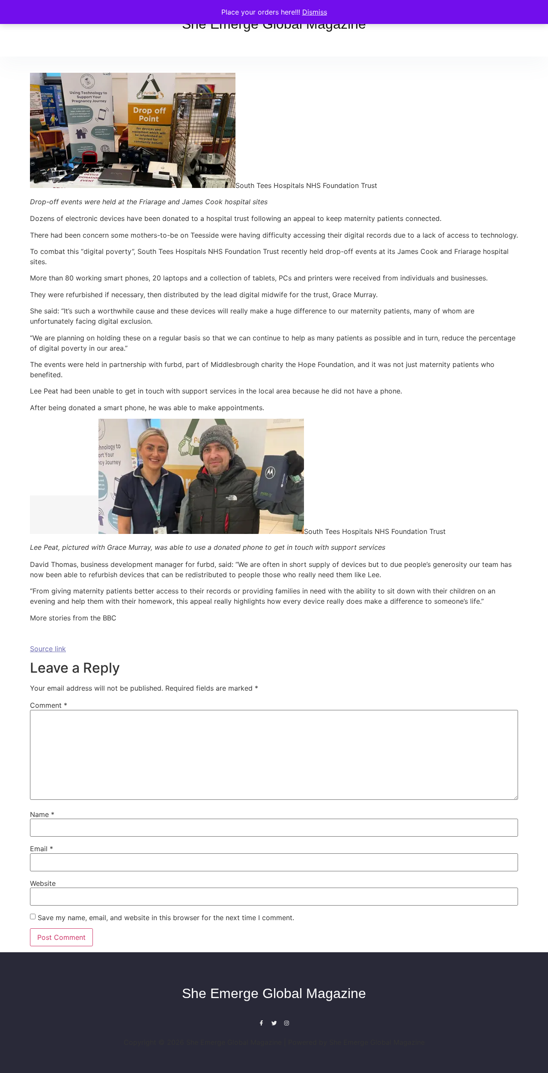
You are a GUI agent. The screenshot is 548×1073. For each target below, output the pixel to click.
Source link (48, 648)
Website (43, 883)
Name (42, 814)
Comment (48, 705)
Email (41, 848)
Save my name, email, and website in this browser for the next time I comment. (166, 917)
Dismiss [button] (314, 12)
